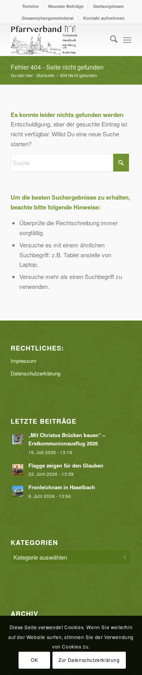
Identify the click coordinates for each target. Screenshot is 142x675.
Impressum (23, 360)
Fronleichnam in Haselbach (62, 487)
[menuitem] (30, 6)
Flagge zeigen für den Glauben (65, 465)
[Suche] (110, 40)
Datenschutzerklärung (35, 373)
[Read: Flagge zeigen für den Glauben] (18, 469)
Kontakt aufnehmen (104, 18)
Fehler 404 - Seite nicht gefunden (57, 67)
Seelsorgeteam (108, 6)
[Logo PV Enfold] (59, 40)
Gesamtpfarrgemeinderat (48, 18)
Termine (30, 6)
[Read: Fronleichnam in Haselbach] (18, 491)
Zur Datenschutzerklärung (89, 659)
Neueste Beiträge (66, 6)
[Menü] (127, 39)
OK (34, 659)
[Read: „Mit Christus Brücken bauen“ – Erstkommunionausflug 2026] (18, 439)
